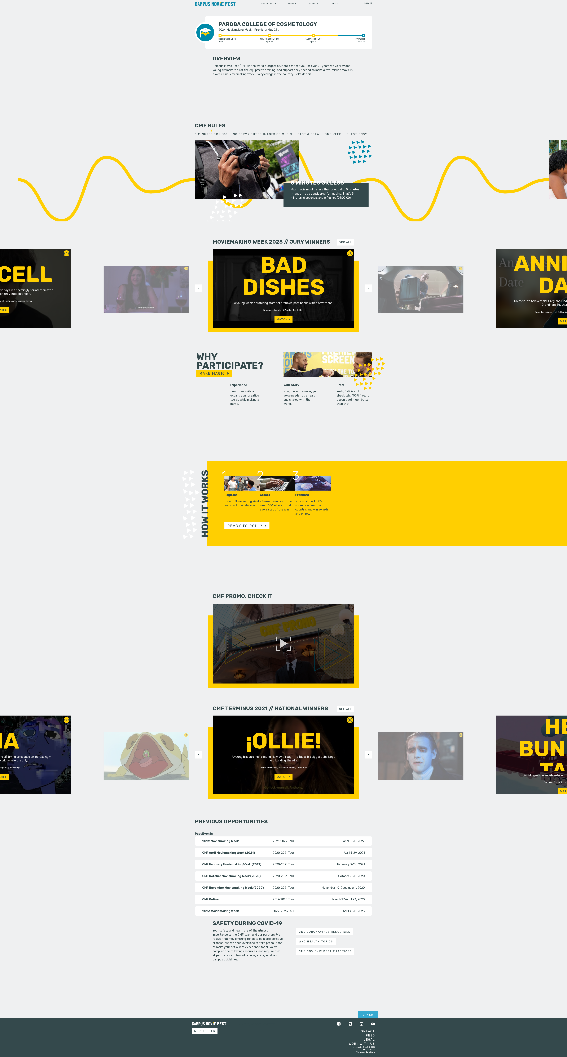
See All (345, 242)
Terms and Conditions (365, 1052)
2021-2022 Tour (283, 841)
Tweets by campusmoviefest (255, 1024)
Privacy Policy (369, 1049)
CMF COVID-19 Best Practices (325, 951)
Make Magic (212, 373)
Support (314, 3)
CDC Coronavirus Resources (324, 931)
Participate (269, 3)
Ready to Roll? (245, 526)
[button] (198, 288)
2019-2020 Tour (283, 899)
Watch (292, 3)
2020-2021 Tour (283, 852)
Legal (369, 1039)
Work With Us (362, 1043)
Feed (370, 1035)
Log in (368, 3)
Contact (367, 1031)
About (336, 3)
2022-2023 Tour (283, 911)
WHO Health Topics (316, 941)
